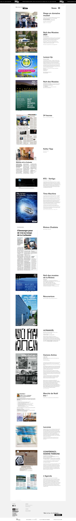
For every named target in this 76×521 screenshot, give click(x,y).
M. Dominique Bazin (48, 22)
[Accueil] (22, 8)
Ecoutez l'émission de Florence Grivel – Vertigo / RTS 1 (50, 209)
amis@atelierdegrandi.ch (53, 458)
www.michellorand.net (46, 388)
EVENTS (56, 44)
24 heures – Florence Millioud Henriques (48, 117)
